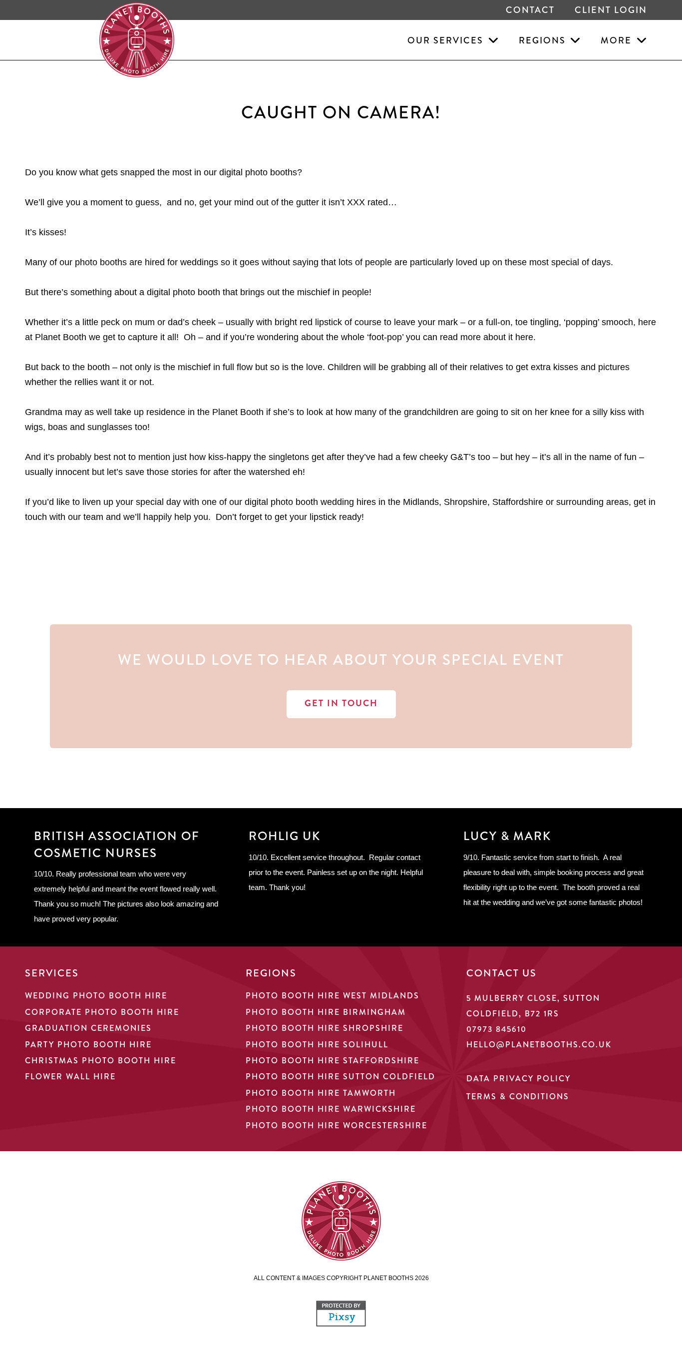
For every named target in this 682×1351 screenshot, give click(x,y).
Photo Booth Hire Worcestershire (336, 1125)
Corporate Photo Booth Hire (102, 1012)
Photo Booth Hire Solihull (317, 1044)
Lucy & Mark (507, 836)
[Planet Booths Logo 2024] (136, 39)
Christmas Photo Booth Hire (100, 1060)
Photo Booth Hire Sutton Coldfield (340, 1076)
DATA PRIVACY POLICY (518, 1078)
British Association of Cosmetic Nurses (117, 845)
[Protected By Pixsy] (341, 1324)
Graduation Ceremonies (88, 1028)
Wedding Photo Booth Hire (96, 995)
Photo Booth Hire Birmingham (326, 1012)
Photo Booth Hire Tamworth (321, 1093)
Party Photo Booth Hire (88, 1044)
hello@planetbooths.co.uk (539, 1044)
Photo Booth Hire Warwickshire (331, 1109)
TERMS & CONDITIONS (517, 1096)
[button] (491, 40)
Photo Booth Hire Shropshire (324, 1028)
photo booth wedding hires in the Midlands (355, 502)
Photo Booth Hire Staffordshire (332, 1060)
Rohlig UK (285, 836)
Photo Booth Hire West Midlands (332, 995)
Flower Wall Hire (70, 1076)
